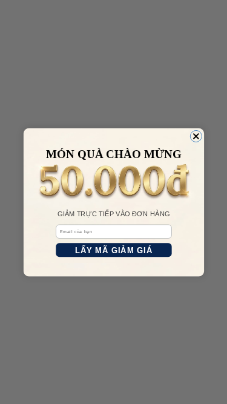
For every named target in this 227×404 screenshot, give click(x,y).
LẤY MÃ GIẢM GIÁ (113, 249)
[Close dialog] (196, 136)
